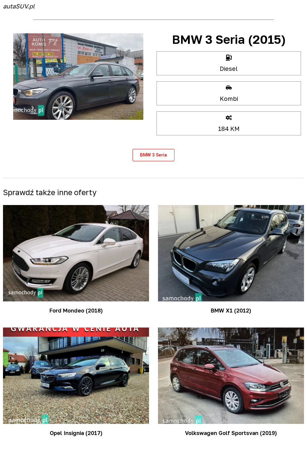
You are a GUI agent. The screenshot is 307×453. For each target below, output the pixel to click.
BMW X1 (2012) (231, 310)
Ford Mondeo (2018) (76, 310)
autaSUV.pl (18, 6)
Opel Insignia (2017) (76, 433)
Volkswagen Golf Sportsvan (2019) (231, 433)
